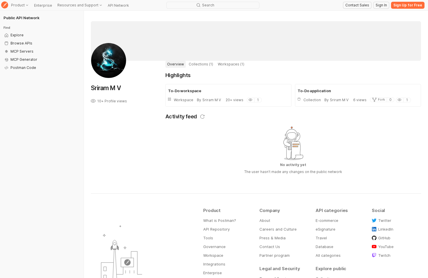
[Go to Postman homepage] (4, 5)
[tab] (175, 64)
